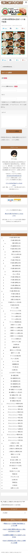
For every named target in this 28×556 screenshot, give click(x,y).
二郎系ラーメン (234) (15, 324)
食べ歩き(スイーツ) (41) (15, 465)
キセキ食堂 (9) (16, 257)
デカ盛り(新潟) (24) (15, 279)
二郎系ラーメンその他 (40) (16, 336)
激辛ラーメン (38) (15, 353)
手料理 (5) (14, 482)
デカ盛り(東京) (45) (15, 240)
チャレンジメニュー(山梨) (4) (15, 429)
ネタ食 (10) (15, 468)
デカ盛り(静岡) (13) (15, 282)
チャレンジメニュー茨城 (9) (15, 426)
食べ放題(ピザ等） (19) (15, 395)
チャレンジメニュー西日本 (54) (14, 434)
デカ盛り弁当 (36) (14, 305)
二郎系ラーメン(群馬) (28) (16, 327)
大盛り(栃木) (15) (16, 271)
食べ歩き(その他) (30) (15, 462)
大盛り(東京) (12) (16, 243)
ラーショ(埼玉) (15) (16, 319)
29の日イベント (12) (15, 471)
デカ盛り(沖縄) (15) (15, 296)
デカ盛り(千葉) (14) (15, 260)
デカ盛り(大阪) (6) (15, 293)
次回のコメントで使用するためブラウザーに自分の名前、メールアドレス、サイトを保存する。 (13, 104)
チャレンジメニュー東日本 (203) (15, 403)
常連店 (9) (14, 474)
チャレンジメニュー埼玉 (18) (15, 417)
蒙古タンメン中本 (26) (15, 350)
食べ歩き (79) (14, 457)
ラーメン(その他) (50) (15, 355)
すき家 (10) (15, 369)
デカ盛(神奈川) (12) (15, 246)
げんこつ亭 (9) (16, 274)
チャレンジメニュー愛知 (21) (15, 431)
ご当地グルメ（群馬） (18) (15, 445)
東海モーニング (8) (15, 454)
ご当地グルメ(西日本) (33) (15, 451)
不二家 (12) (15, 367)
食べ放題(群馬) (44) (15, 386)
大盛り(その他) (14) (15, 299)
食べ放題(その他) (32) (15, 400)
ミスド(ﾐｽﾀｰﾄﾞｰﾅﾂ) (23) (14, 372)
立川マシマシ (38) (16, 341)
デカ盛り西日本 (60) (15, 291)
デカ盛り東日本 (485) (14, 237)
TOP (14, 501)
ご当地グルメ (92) (14, 443)
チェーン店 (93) (15, 358)
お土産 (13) (15, 479)
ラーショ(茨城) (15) (16, 313)
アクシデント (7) (15, 476)
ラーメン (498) (14, 307)
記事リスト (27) (15, 488)
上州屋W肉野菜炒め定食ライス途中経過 (8, 66)
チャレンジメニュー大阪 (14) (15, 437)
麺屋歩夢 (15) (16, 347)
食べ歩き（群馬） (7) (15, 460)
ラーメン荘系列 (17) (16, 338)
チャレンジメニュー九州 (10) (15, 440)
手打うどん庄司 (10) (16, 254)
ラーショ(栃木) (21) (16, 316)
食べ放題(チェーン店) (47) (15, 392)
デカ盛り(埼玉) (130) (15, 248)
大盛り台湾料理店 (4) (15, 288)
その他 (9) (14, 485)
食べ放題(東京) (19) (15, 384)
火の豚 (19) (16, 344)
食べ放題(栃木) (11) (15, 381)
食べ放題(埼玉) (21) (15, 378)
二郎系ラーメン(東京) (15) (16, 333)
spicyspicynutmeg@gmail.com (14, 175)
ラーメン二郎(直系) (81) (15, 322)
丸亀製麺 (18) (15, 364)
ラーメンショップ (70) (15, 310)
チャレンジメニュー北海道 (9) (15, 406)
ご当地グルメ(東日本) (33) (15, 448)
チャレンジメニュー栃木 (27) (15, 423)
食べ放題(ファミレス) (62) (15, 389)
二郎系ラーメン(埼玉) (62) (16, 330)
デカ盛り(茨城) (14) (15, 277)
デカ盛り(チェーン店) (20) (14, 302)
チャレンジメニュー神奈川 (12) (15, 412)
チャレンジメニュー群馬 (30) (15, 420)
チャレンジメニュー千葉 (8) (15, 414)
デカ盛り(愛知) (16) (15, 285)
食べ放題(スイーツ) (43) (15, 398)
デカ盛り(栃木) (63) (15, 268)
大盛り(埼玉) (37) (16, 251)
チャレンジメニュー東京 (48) (15, 409)
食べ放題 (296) (14, 375)
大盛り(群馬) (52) (16, 265)
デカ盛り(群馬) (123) (15, 262)
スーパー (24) (15, 361)
